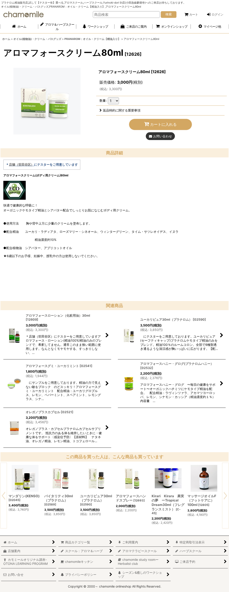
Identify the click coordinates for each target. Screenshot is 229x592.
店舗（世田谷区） (21, 164)
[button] (210, 26)
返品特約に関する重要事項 (121, 110)
